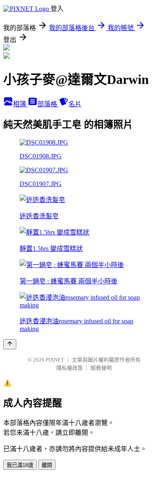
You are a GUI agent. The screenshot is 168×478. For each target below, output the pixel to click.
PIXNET (55, 360)
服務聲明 (101, 368)
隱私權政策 (69, 368)
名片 (75, 104)
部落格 (48, 104)
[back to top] (9, 344)
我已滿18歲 (20, 465)
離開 (47, 465)
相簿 (20, 104)
